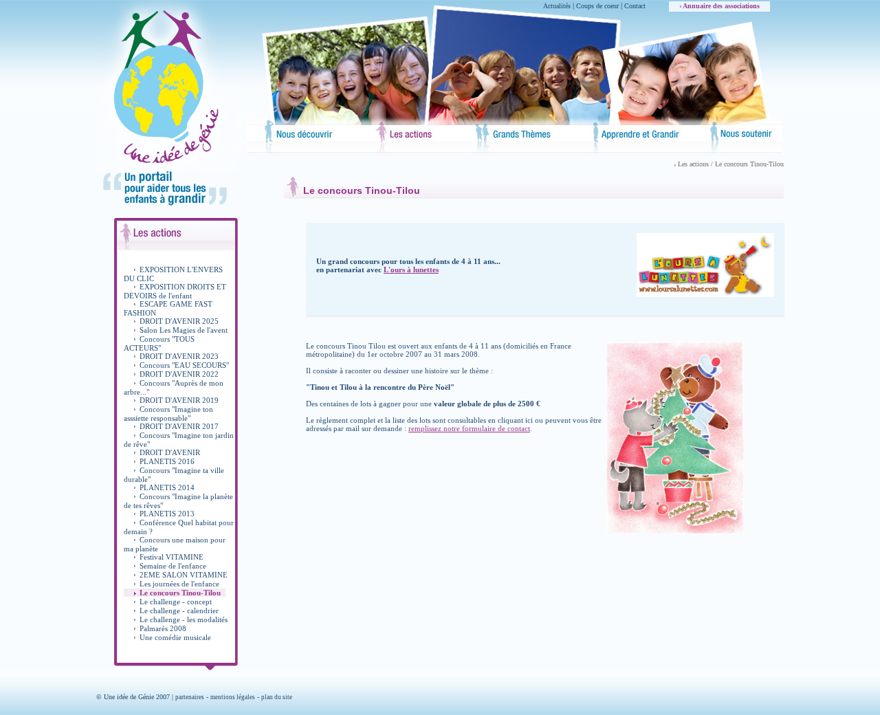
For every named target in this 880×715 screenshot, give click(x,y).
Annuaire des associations (720, 6)
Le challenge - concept (176, 601)
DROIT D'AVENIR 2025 (179, 321)
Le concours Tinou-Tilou (180, 592)
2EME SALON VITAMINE (184, 575)
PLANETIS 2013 (167, 513)
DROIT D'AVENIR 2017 (179, 426)
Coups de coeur (597, 6)
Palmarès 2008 (163, 628)
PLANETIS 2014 (167, 487)
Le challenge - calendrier (179, 610)
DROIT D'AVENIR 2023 (179, 356)
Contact (635, 6)
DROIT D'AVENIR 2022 (179, 374)
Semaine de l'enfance (173, 566)
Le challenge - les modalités (184, 619)
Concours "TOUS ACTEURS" (159, 343)
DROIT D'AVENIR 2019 (179, 400)
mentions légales (232, 697)
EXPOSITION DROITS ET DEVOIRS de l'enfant (175, 291)
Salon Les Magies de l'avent (184, 330)
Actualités (557, 6)
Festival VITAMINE (172, 557)
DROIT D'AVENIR (170, 452)
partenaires (189, 697)
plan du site (276, 697)
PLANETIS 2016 (167, 461)
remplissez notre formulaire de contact (469, 428)
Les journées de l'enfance (179, 584)
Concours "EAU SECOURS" (184, 365)
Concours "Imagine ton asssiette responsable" (168, 413)
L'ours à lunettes (411, 269)
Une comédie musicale (175, 637)
